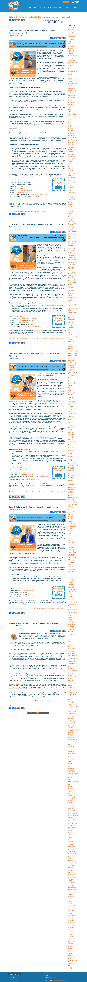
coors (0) (70, 233)
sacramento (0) (71, 798)
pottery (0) (70, 716)
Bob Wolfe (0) (71, 133)
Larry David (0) (71, 511)
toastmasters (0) (71, 892)
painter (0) (70, 646)
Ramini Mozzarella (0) (73, 741)
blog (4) (69, 118)
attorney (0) (70, 81)
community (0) (71, 226)
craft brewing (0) (71, 238)
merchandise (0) (71, 571)
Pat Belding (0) (71, 653)
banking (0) (70, 93)
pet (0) (69, 678)
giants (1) (70, 387)
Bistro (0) (70, 116)
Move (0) (70, 607)
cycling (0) (70, 245)
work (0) (70, 953)
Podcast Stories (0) (72, 708)
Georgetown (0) (71, 383)
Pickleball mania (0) (72, 690)
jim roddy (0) (71, 477)
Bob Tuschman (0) (72, 128)
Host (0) (70, 409)
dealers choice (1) (72, 259)
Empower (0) (71, 310)
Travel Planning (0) (72, 905)
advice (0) (70, 41)
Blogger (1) (70, 125)
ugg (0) (69, 917)
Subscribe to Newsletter (14, 974)
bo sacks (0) (71, 144)
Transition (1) (71, 899)
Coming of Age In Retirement (29, 318)
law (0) (69, 512)
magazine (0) (71, 537)
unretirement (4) (71, 924)
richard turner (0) (71, 783)
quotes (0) (70, 734)
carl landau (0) (71, 175)
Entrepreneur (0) (71, 314)
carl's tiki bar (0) (71, 173)
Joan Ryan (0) (71, 479)
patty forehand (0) (72, 657)
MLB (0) (70, 596)
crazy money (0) (71, 240)
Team (71, 7)
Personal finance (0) (72, 670)
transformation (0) (72, 898)
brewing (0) (70, 146)
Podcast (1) (70, 704)
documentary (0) (71, 280)
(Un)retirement (20, 608)
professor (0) (71, 725)
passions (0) (71, 651)
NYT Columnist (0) (72, 643)
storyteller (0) (71, 858)
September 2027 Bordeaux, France (40, 194)
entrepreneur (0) (71, 315)
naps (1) (70, 619)
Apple (46, 22)
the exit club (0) (71, 877)
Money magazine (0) (72, 602)
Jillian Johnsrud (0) (72, 473)
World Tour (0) (71, 958)
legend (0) (70, 514)
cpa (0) (69, 236)
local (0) (70, 531)
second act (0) (71, 808)
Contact (76, 7)
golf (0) (69, 390)
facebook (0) (71, 341)
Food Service (38, 608)
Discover (27, 705)
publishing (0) (71, 732)
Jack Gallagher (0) (72, 463)
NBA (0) (69, 621)
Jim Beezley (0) (71, 475)
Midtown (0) (70, 582)
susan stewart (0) (72, 865)
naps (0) (70, 617)
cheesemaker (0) (72, 192)
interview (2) (71, 436)
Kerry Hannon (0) (71, 499)
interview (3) (71, 432)
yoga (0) (70, 968)
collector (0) (70, 213)
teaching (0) (70, 870)
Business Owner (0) (72, 156)
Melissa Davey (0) (72, 562)
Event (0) (70, 329)
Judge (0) (70, 495)
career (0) (70, 165)
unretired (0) (70, 919)
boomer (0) (70, 142)
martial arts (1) (71, 551)
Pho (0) (69, 682)
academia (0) (71, 34)
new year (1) (70, 628)
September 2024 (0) (72, 813)
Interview (43, 211)
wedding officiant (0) (72, 945)
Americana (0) (71, 48)
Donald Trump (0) (72, 282)
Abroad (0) (70, 32)
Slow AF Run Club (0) (72, 823)
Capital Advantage (23, 192)
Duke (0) (70, 298)
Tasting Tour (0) (71, 869)
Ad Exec (39, 338)
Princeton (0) (71, 720)
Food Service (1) (71, 367)
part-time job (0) (71, 648)
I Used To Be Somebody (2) (71, 449)
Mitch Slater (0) (71, 594)
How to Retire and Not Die (25, 190)
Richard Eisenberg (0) (73, 781)
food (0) (70, 362)
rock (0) (69, 791)
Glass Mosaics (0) (72, 389)
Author (62, 338)
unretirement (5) (71, 925)
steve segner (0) (71, 855)
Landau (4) (70, 506)
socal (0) (70, 830)
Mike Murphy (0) (71, 589)
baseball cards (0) (72, 102)
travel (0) (70, 901)
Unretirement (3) (71, 920)
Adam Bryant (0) (71, 36)
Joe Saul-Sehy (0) (72, 487)
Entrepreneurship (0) (72, 324)
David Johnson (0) (72, 257)
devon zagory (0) (72, 272)
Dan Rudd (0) (71, 252)
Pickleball (55, 7)
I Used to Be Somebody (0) (71, 452)
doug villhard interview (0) (71, 286)
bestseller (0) (71, 109)
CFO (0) (69, 185)
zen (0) (69, 970)
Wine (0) (70, 950)
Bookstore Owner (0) (72, 140)
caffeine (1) (70, 161)
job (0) (69, 482)
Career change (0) (72, 166)
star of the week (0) (72, 846)
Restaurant (44, 608)
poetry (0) (70, 709)
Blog (45, 7)
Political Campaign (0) (73, 713)
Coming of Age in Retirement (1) (72, 224)
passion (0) (70, 650)
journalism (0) (71, 494)
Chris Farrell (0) (71, 196)
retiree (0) (70, 766)
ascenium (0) (71, 78)
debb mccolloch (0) (72, 261)
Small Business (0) (72, 825)
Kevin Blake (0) (71, 501)
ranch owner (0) (71, 744)
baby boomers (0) (72, 90)
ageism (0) (70, 43)
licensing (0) (70, 521)
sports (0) (70, 839)
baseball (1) (70, 99)
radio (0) (70, 736)
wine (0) (70, 948)
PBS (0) (69, 665)
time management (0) (72, 887)
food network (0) (71, 365)
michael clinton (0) (72, 577)
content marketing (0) (72, 231)
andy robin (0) (71, 53)
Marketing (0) (71, 544)
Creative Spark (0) (72, 241)
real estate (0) (71, 746)
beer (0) (70, 106)
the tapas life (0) (71, 882)
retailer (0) (70, 765)
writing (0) (70, 967)
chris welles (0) (71, 199)
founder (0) (70, 371)
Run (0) (69, 793)
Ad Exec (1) (70, 38)
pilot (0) (69, 696)
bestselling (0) (71, 113)
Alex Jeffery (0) (71, 46)
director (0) (70, 277)
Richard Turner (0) (72, 784)
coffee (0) (70, 209)
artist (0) (70, 76)
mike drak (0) (71, 586)
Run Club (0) (70, 795)
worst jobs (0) (71, 963)
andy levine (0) (71, 52)
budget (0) (70, 151)
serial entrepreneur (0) (73, 815)
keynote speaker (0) (72, 502)
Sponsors (61, 7)
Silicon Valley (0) (71, 817)
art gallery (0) (71, 73)
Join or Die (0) (71, 489)
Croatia (32, 324)
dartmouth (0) (71, 254)
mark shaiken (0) (71, 549)
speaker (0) (70, 837)
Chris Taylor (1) (71, 197)
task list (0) (70, 867)
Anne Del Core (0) (72, 58)
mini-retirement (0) (72, 591)
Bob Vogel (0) (71, 132)
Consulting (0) (71, 229)
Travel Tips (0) (71, 906)
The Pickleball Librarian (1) (71, 880)
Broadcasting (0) (71, 149)
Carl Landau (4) (71, 177)
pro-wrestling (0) (71, 722)
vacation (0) (70, 932)
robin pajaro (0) (71, 790)
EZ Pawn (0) (70, 339)
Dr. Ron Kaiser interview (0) (71, 289)
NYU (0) (69, 644)
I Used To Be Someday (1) (71, 461)
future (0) (70, 377)
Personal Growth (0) (72, 673)
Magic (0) (70, 540)
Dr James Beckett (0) (73, 297)
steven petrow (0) (72, 853)
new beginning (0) (72, 626)
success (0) (70, 860)
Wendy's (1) (70, 946)
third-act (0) (70, 884)
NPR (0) (70, 639)
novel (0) (70, 637)
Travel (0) (70, 903)
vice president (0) (72, 936)
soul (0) (69, 834)
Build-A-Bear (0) (71, 153)
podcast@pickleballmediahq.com (62, 980)
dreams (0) (70, 293)
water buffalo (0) (71, 941)
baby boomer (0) (71, 88)
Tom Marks (20, 316)
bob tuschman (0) (72, 130)
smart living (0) (71, 829)
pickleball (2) (71, 685)
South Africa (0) (71, 836)
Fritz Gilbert (20, 468)
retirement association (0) (71, 771)
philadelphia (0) (71, 680)
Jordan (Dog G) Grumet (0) (71, 492)
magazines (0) (71, 538)
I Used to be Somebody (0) (71, 458)
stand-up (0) (70, 842)
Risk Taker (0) (71, 788)
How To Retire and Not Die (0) (72, 421)
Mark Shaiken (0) (71, 547)
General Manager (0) (72, 382)
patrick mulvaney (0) (72, 655)
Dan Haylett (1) (71, 248)
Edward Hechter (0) (72, 304)
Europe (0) (70, 327)
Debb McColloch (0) (72, 262)
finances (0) (70, 350)
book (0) (70, 139)
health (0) (70, 399)
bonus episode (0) (72, 135)
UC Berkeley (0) (71, 915)
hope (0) (70, 404)
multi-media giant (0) (72, 612)
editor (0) (70, 302)
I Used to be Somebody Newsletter (29, 196)
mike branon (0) (71, 584)
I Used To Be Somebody (56, 492)
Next (43, 713)
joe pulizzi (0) (71, 486)
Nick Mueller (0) (71, 629)
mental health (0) (71, 566)
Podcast (29, 7)
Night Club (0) (71, 631)
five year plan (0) (71, 360)
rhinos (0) (70, 779)
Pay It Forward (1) (72, 663)
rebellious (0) (71, 748)
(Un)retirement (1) (72, 29)
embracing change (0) (73, 308)
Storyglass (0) (71, 856)
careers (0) (70, 168)
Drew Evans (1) (71, 295)
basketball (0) (71, 104)
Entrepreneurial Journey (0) (71, 321)
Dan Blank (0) (71, 247)
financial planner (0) (72, 353)
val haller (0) (70, 934)
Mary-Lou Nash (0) (72, 557)
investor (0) (70, 437)
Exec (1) (70, 331)
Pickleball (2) (71, 687)
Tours (66, 7)
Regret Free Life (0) (72, 755)
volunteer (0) (71, 938)
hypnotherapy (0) (71, 425)
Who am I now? (59, 705)
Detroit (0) (70, 270)
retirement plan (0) (72, 776)
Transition (11, 340)
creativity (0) (71, 243)
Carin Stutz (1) (71, 170)
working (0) (70, 955)
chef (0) (69, 194)
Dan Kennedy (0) (71, 250)
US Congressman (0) (72, 931)
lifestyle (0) (70, 528)
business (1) (71, 154)
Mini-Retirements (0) (72, 593)
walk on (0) (70, 939)
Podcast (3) (70, 701)
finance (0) (70, 348)
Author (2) (70, 86)
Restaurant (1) (71, 761)
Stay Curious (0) (71, 848)
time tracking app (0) (72, 889)
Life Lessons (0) (71, 525)
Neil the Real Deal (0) (72, 624)
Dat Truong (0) (71, 255)
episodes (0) (71, 325)
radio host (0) (71, 737)
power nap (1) (71, 718)
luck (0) (69, 533)
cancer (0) (70, 163)
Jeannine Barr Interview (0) (71, 468)
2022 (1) (70, 31)
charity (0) (70, 190)
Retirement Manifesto (24, 492)
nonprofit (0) (70, 633)
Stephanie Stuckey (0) (73, 849)
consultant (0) (71, 228)
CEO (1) (69, 183)
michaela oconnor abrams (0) (72, 575)
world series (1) (71, 957)
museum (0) (70, 614)
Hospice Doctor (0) (72, 408)
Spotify (52, 22)
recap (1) (70, 749)
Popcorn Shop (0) (72, 715)
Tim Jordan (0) (71, 891)
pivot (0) (70, 699)
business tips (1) (72, 158)
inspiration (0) (71, 431)
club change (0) (71, 204)
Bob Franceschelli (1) (72, 126)
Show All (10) (71, 27)
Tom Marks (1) (71, 894)
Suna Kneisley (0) (72, 862)
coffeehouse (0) (71, 211)
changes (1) (70, 189)
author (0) (70, 85)
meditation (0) (71, 561)
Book (49, 7)
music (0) (70, 615)
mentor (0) (70, 567)
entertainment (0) (72, 312)
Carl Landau (33, 211)
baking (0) (70, 92)
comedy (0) (70, 219)
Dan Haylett (20, 188)
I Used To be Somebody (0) (71, 455)
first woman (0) (71, 358)
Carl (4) (69, 172)
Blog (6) (70, 121)
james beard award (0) (73, 465)
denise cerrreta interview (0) (71, 268)
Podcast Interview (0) (73, 706)
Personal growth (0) (72, 672)
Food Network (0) (72, 364)
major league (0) (71, 542)
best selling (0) (71, 111)
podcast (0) (70, 702)
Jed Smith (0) (71, 470)
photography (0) (71, 683)
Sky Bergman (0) (71, 822)
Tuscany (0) (70, 912)
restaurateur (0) (71, 763)
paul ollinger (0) (71, 661)
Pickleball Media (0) (72, 692)
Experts (38, 211)
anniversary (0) (71, 60)
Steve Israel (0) (71, 851)
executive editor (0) (72, 336)
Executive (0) (71, 334)
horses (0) (70, 406)
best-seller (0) (71, 107)
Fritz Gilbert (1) (71, 375)
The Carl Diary (15, 705)
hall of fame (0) (71, 397)
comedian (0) (71, 218)
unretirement (22, 705)
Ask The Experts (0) (72, 80)
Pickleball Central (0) (72, 689)
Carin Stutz (20, 588)
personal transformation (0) (72, 676)
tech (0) (69, 872)
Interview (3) (71, 434)
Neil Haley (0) (71, 622)
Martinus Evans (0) (72, 552)
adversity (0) (71, 39)
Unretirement (27, 211)
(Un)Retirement (37, 7)
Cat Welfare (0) (71, 182)
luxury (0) (70, 535)
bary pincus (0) (71, 97)
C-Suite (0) (70, 160)
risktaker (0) (70, 786)
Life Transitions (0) (72, 530)
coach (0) (70, 208)
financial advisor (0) (72, 351)
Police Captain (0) (72, 711)
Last (47, 713)
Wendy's (57, 608)
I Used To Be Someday (31, 338)
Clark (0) (70, 202)
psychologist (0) (71, 729)
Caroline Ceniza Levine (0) (71, 179)
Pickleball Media (37, 203)
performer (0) (71, 668)
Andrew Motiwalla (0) (72, 50)
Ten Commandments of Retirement (36, 470)
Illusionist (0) (71, 427)
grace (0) (70, 394)
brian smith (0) (71, 147)
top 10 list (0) (71, 896)
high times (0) (71, 402)
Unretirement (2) (71, 927)
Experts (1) (70, 337)
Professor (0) (71, 723)
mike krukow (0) (71, 587)
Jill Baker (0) (71, 472)
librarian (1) (70, 519)
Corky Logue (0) (71, 234)
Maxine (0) (70, 559)
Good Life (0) (71, 392)
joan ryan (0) (70, 480)
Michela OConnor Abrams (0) (72, 580)
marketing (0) (71, 545)
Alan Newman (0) (72, 45)
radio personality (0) (72, 739)
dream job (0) (71, 292)
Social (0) (70, 832)
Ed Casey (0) (71, 300)
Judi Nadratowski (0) (72, 497)
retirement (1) (71, 768)
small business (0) (72, 827)
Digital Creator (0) (72, 275)
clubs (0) (70, 206)
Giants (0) (70, 385)
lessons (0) (70, 516)
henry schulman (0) (72, 401)
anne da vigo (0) (71, 57)
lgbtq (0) (70, 518)
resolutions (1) (71, 759)
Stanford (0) (70, 844)
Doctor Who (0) (71, 279)
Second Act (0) (71, 810)
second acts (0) (71, 812)
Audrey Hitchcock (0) (72, 83)
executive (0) (71, 332)
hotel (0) (70, 411)
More (59, 22)
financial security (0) (72, 357)
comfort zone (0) (71, 221)
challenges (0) (71, 187)
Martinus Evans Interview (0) (71, 555)
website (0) (70, 943)
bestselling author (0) (73, 114)
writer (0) (70, 965)
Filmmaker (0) (71, 346)
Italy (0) (69, 444)
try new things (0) (72, 910)
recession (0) (71, 751)
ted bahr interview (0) (72, 874)
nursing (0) (70, 641)
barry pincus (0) (71, 95)
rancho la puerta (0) (72, 742)
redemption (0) (71, 753)
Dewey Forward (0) (72, 273)
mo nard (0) (70, 601)
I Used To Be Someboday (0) (71, 446)
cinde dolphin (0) (71, 201)
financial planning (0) (72, 355)
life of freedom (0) (72, 526)
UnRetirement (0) (72, 922)
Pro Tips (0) (70, 727)
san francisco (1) (71, 802)
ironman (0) (70, 439)
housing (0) (70, 416)
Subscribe (66, 2)
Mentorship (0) (71, 569)
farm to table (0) (71, 343)
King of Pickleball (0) (72, 504)
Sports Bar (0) (71, 841)
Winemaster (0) (71, 952)
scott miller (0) (71, 806)
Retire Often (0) (71, 777)
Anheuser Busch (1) (72, 55)
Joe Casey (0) (71, 484)
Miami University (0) (72, 573)
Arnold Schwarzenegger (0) (72, 70)
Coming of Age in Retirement (53, 338)
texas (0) (70, 876)
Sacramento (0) (71, 797)
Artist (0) (70, 74)
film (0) (69, 344)
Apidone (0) (70, 65)
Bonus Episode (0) (72, 137)
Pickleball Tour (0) (72, 694)
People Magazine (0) (72, 666)
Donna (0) (70, 284)
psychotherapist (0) (72, 730)
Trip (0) (69, 908)
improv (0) (70, 429)
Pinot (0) (70, 697)
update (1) (70, 929)
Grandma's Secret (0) (72, 396)
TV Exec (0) (70, 913)
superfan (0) (70, 863)
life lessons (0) (71, 523)
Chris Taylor (20, 186)
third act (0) (70, 885)
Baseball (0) (70, 100)
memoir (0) (70, 564)
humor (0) (70, 424)
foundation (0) (71, 369)
